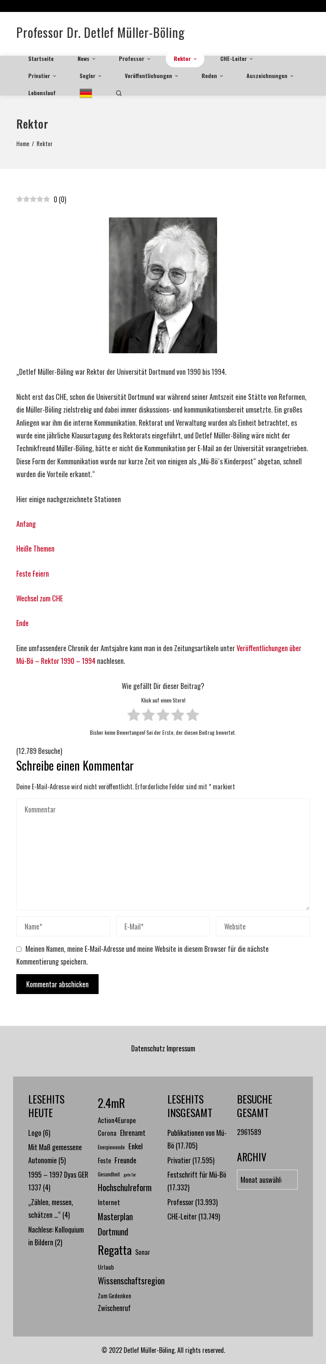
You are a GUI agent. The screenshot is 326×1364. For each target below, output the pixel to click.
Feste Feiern (32, 573)
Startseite (41, 58)
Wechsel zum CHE (39, 598)
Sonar (142, 1252)
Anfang (26, 524)
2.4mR (111, 1102)
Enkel (135, 1146)
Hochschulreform (124, 1187)
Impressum (181, 1048)
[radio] (133, 716)
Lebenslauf (42, 92)
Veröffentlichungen (148, 75)
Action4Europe (117, 1120)
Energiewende (111, 1147)
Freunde (125, 1159)
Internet (109, 1202)
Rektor (182, 58)
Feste (104, 1160)
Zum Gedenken (114, 1295)
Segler (87, 75)
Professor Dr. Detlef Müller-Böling (100, 32)
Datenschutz (148, 1048)
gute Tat (130, 1174)
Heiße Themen (35, 548)
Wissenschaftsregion (131, 1280)
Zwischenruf (114, 1307)
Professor (131, 58)
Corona (107, 1133)
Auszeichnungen (266, 75)
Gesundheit (109, 1174)
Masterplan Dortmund (115, 1224)
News (83, 58)
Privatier (39, 75)
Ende (22, 623)
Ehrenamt (133, 1132)
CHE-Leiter (233, 58)
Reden (209, 75)
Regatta (115, 1249)
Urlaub (106, 1266)
